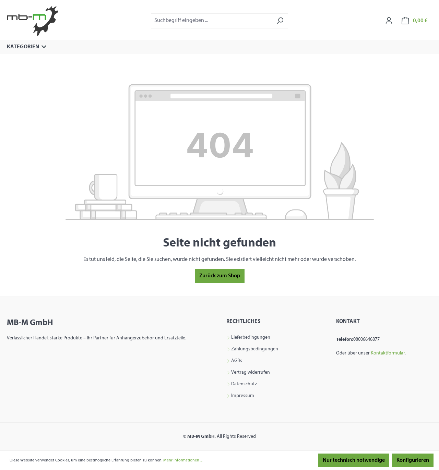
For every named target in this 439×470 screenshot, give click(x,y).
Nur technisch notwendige (354, 460)
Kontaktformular (388, 353)
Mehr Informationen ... (182, 460)
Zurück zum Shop (219, 276)
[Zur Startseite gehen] (32, 21)
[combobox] (211, 20)
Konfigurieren (412, 460)
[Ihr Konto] (389, 21)
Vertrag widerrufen (250, 372)
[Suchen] (280, 20)
